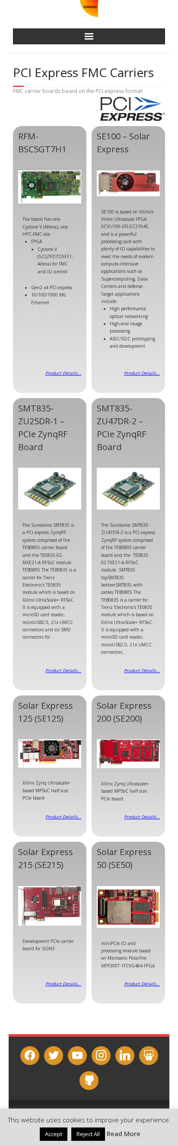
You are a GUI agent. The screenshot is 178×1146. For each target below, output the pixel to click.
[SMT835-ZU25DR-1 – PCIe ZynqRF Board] (49, 488)
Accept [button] (53, 1134)
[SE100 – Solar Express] (128, 183)
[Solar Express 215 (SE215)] (49, 906)
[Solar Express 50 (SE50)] (128, 907)
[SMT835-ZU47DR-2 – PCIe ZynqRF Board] (128, 488)
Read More (123, 1133)
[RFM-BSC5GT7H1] (49, 187)
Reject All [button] (88, 1134)
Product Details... (63, 373)
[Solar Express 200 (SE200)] (128, 753)
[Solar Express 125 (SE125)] (49, 753)
